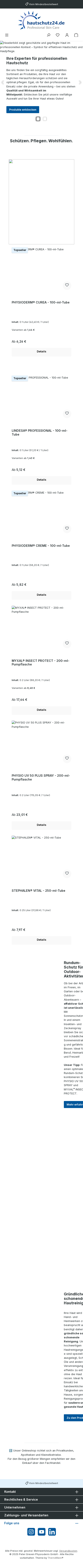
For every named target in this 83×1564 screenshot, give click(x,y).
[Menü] (6, 35)
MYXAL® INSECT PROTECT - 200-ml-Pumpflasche (40, 662)
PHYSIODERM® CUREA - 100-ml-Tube (41, 302)
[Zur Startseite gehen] (41, 20)
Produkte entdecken (22, 109)
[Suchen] (48, 35)
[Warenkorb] (76, 35)
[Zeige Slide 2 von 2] (45, 119)
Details (41, 351)
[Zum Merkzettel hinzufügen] (67, 285)
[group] (41, 82)
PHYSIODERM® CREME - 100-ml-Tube (41, 545)
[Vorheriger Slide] (3, 82)
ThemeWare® (55, 1557)
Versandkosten (68, 1550)
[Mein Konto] (67, 35)
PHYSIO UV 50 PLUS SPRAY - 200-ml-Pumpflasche (41, 777)
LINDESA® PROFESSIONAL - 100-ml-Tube (39, 432)
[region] (41, 82)
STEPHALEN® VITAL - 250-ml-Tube (38, 890)
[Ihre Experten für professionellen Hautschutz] (41, 47)
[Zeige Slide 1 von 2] (38, 119)
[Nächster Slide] (80, 82)
